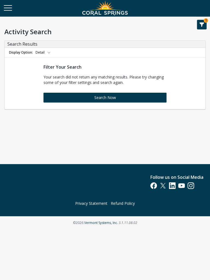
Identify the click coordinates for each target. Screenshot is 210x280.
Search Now (105, 97)
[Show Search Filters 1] (202, 25)
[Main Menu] (8, 8)
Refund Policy (123, 203)
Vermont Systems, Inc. (101, 222)
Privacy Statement (91, 203)
